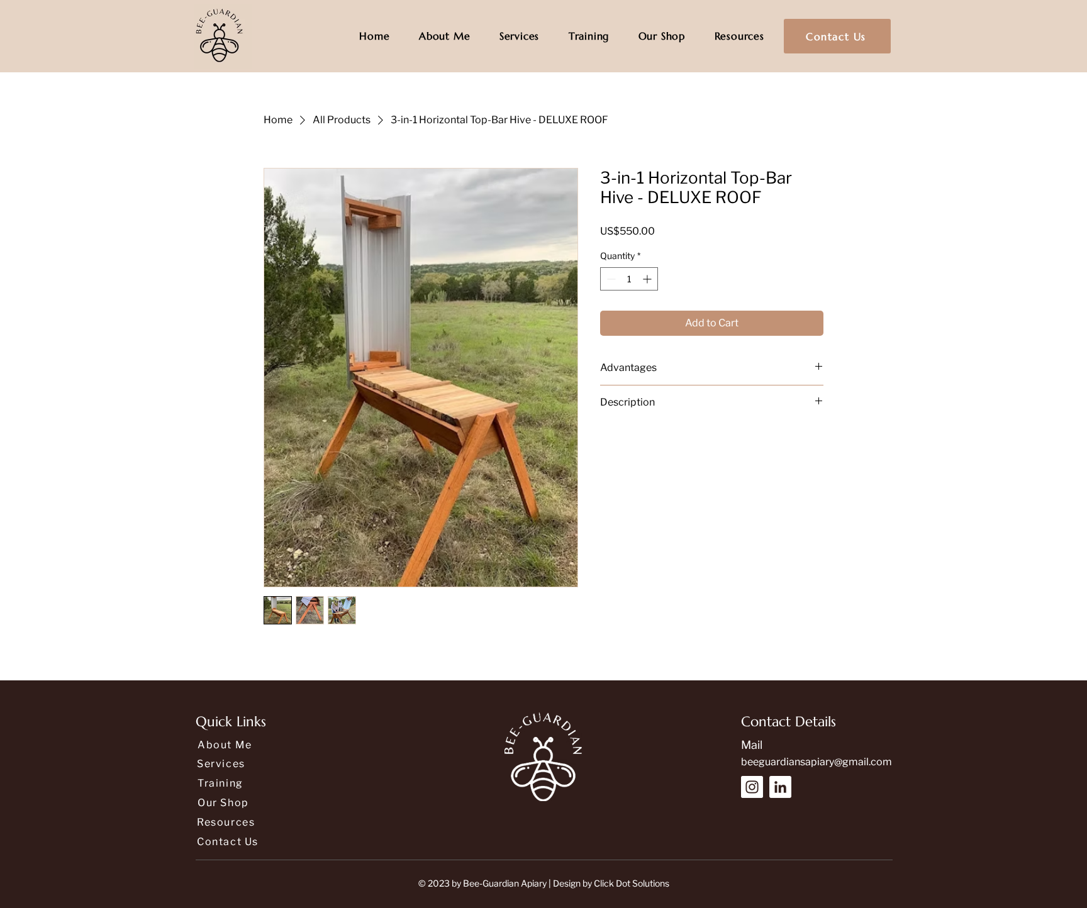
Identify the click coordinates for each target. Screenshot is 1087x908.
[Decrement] (610, 279)
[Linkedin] (780, 787)
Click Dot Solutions (631, 883)
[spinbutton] (629, 279)
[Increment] (648, 279)
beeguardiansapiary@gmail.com (816, 762)
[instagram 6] (752, 787)
